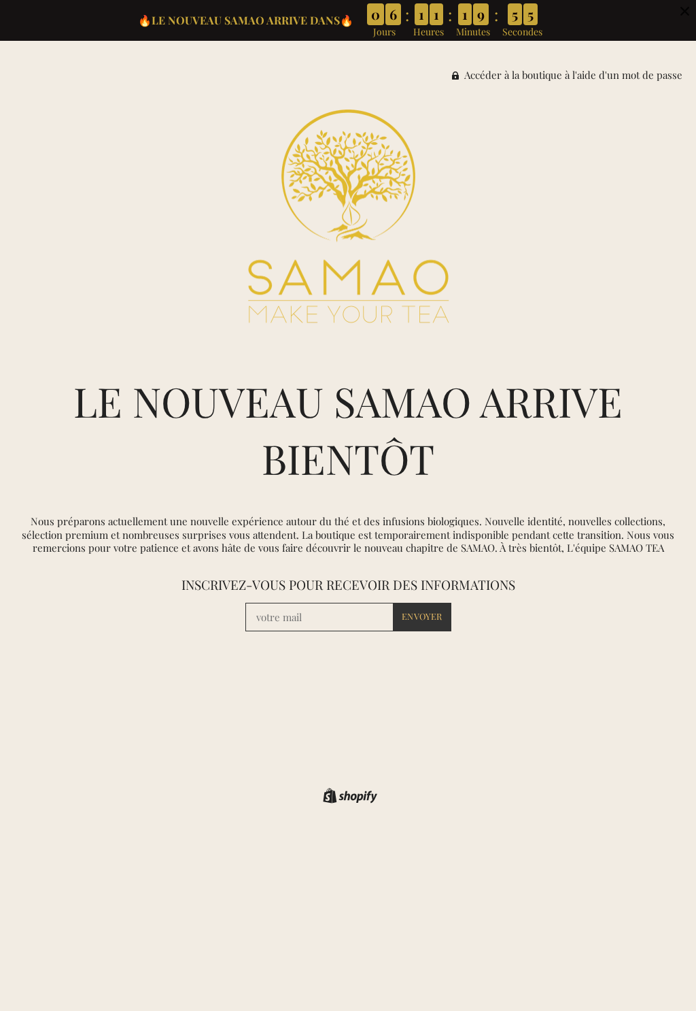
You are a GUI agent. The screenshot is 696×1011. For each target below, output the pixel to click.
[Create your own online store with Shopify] (348, 798)
